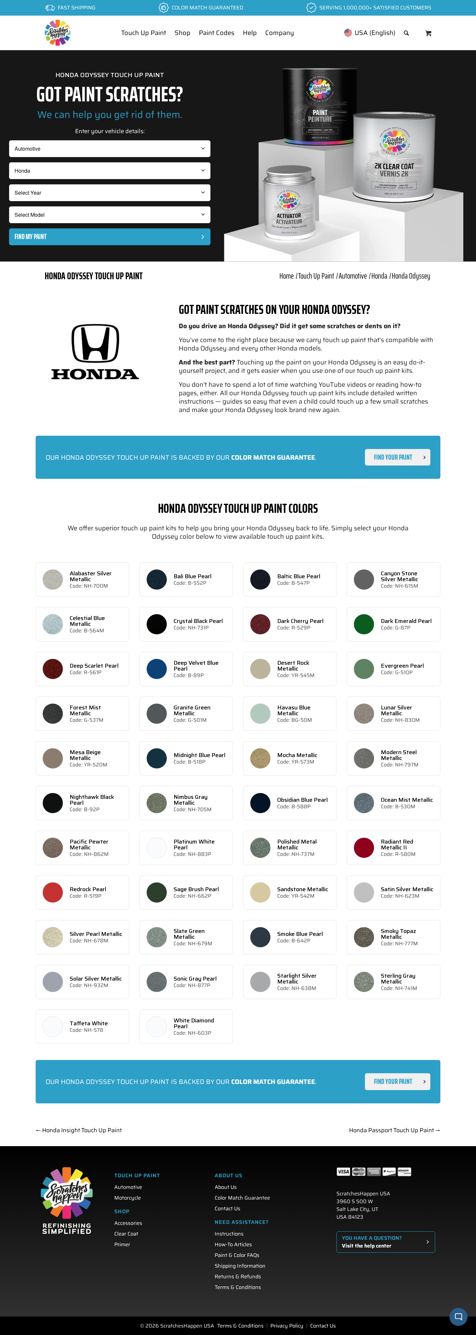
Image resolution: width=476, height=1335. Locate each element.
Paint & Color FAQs (237, 1255)
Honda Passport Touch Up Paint (394, 1130)
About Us (226, 1187)
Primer (122, 1244)
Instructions (229, 1234)
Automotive (128, 1187)
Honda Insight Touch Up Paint (79, 1130)
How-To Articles (233, 1244)
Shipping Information (240, 1266)
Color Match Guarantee (242, 1198)
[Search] (406, 32)
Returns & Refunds (238, 1276)
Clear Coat (126, 1234)
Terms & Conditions (238, 1287)
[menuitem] (143, 32)
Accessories (128, 1223)
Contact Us (227, 1208)
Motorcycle (127, 1198)
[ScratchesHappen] (58, 33)
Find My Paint (31, 236)
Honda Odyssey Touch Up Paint (93, 275)
